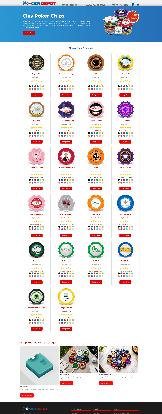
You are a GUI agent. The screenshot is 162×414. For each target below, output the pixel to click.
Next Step (81, 217)
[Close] (108, 191)
